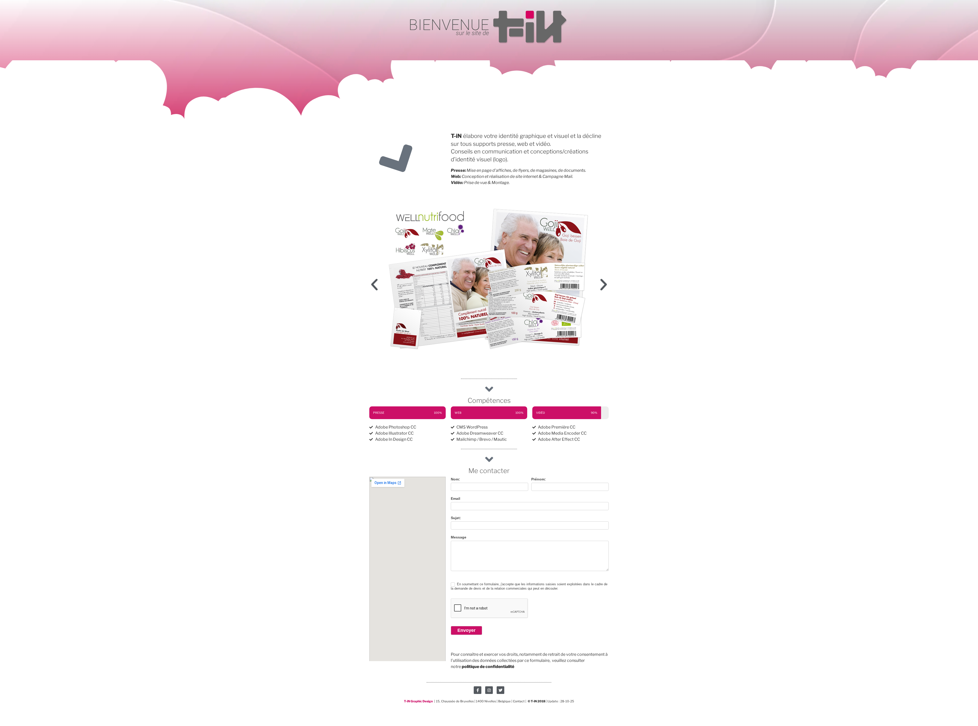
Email (455, 498)
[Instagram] (489, 690)
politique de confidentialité (488, 666)
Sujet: (456, 518)
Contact (519, 701)
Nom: (455, 479)
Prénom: (538, 479)
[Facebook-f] (477, 690)
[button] (374, 284)
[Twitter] (500, 690)
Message (458, 537)
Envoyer (466, 630)
